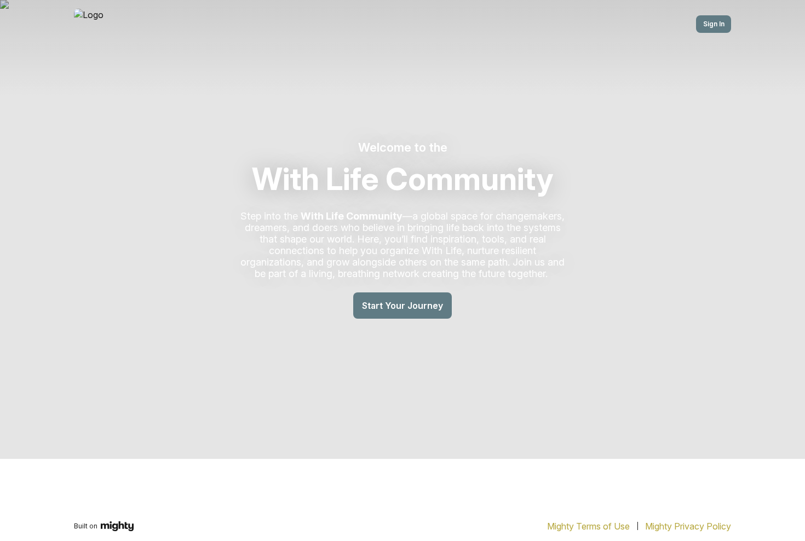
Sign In (714, 24)
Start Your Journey (402, 305)
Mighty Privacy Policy (688, 526)
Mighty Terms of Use (588, 526)
